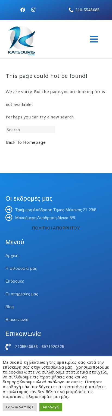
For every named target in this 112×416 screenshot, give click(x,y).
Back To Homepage (26, 142)
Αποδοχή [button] (51, 407)
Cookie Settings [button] (19, 407)
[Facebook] (22, 9)
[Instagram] (33, 9)
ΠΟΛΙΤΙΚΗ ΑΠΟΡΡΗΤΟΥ (56, 228)
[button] (94, 39)
